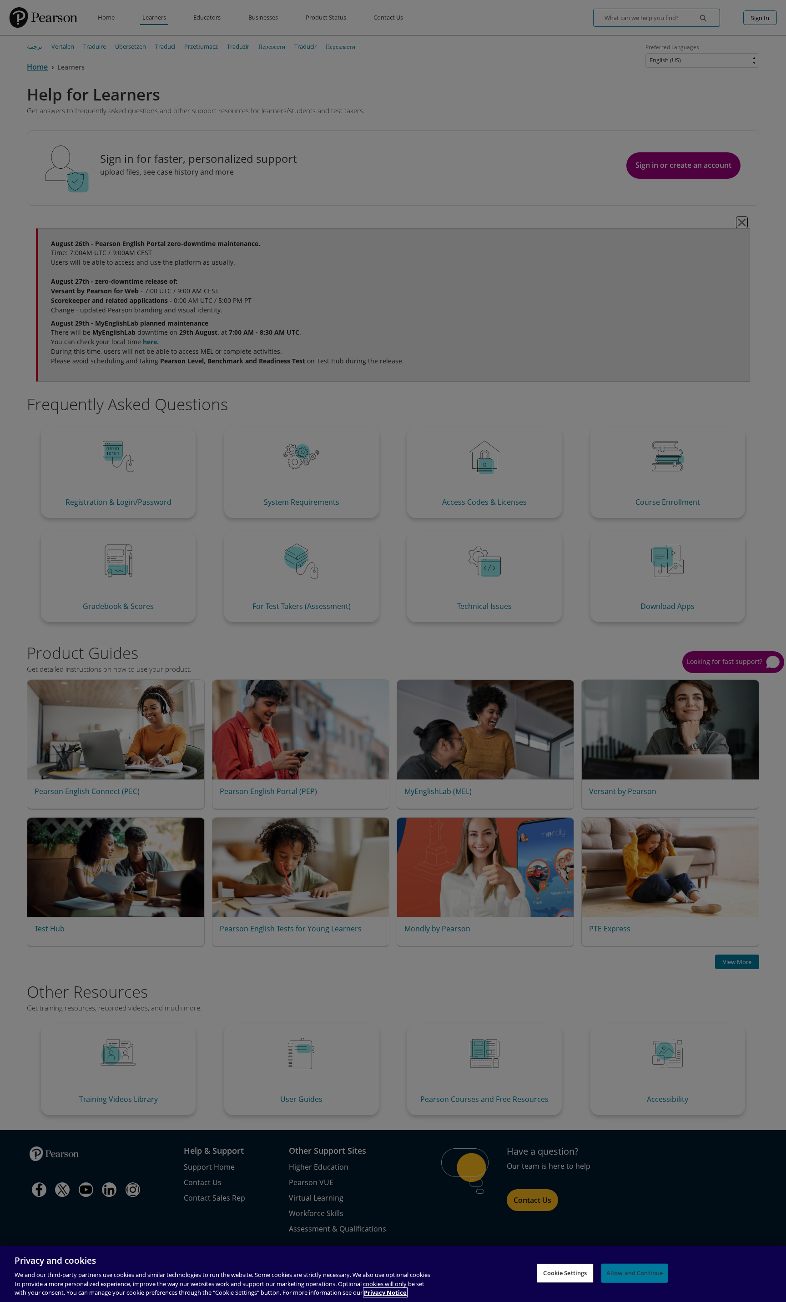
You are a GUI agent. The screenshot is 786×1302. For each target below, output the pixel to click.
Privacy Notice (385, 1292)
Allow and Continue (634, 1273)
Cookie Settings (565, 1273)
